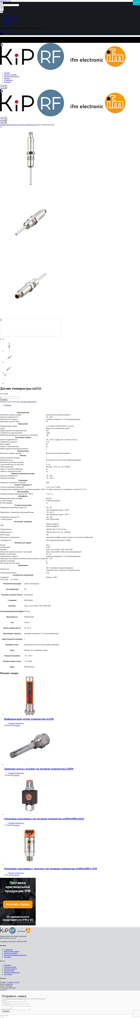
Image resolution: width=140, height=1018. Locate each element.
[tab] (72, 405)
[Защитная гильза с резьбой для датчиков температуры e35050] (29, 764)
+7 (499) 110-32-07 (13, 982)
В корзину (4, 400)
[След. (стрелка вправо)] (3, 1017)
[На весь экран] (5, 1015)
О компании (8, 949)
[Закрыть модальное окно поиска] (1, 3)
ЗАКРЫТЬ (136, 2)
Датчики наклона (10, 967)
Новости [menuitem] (7, 21)
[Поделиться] (3, 1015)
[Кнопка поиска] (2, 8)
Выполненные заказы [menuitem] (11, 19)
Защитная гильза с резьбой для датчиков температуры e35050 (38, 768)
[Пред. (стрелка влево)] (1, 1017)
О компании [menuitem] (8, 23)
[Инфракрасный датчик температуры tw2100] (29, 714)
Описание (7, 405)
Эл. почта (6, 1005)
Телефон (5, 1003)
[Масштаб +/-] (7, 1015)
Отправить (6, 1011)
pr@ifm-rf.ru (9, 984)
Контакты (7, 957)
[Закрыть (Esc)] (1, 1015)
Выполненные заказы (11, 951)
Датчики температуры (28, 402)
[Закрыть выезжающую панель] (1, 12)
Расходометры (9, 970)
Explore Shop (4, 32)
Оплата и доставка (10, 953)
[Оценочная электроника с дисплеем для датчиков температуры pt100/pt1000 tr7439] (29, 864)
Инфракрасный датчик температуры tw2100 (29, 719)
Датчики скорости (10, 969)
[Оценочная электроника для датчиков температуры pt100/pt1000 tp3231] (29, 814)
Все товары (8, 974)
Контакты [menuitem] (7, 25)
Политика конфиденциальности (15, 955)
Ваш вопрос (6, 1009)
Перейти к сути (5, 1)
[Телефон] (1, 34)
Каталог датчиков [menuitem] (10, 17)
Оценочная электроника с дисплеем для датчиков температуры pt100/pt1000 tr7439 (50, 868)
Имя (4, 1001)
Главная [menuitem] (7, 15)
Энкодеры (7, 965)
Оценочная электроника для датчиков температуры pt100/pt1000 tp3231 (44, 818)
